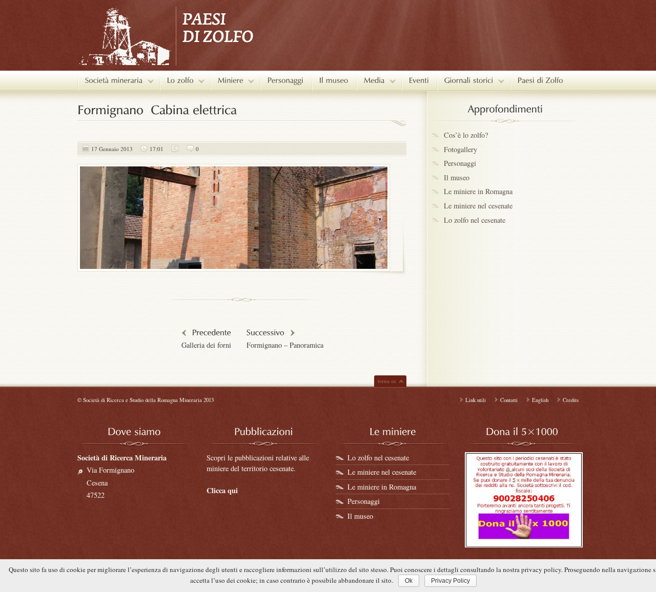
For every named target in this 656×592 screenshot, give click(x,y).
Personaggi (460, 163)
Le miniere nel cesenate (478, 205)
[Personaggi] (286, 81)
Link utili (475, 400)
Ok (409, 580)
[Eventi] (419, 81)
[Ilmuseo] (334, 81)
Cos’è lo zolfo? (466, 135)
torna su (387, 381)
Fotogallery (460, 149)
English (540, 400)
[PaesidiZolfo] (540, 81)
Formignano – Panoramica (285, 345)
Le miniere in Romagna (478, 191)
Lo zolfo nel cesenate (474, 220)
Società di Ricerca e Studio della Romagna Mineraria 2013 (148, 400)
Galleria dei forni (206, 345)
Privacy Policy (450, 580)
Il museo (456, 177)
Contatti (509, 400)
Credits (571, 400)
